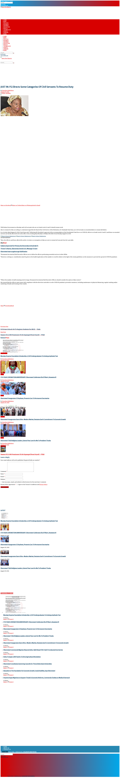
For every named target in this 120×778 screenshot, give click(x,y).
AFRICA (3, 416)
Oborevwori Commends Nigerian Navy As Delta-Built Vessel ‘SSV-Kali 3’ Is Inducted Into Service (33, 650)
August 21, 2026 (5, 360)
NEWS (4, 21)
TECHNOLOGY (7, 29)
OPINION (5, 32)
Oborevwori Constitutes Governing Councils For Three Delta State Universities (27, 664)
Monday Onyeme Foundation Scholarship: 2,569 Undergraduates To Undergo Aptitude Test (29, 356)
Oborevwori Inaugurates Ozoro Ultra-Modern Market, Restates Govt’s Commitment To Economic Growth (33, 419)
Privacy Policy (43, 484)
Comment (4, 471)
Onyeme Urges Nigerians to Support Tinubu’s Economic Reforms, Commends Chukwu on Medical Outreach (36, 678)
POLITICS (5, 22)
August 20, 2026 (5, 402)
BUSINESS (6, 24)
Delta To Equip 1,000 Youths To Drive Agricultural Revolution (22, 657)
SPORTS (5, 31)
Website (3, 479)
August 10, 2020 (5, 92)
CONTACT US (7, 749)
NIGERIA (8, 93)
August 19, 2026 (5, 445)
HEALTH (5, 28)
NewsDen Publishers (8, 90)
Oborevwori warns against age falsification (14, 251)
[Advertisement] (42, 74)
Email (3, 476)
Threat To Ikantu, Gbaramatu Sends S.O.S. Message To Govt (19, 248)
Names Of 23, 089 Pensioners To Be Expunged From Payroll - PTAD (22, 454)
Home (4, 760)
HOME (5, 20)
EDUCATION (6, 27)
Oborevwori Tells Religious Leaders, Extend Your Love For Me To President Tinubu (26, 440)
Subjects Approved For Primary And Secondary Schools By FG (19, 246)
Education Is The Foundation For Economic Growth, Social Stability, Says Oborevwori (29, 671)
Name (3, 474)
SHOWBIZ (6, 25)
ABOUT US (6, 748)
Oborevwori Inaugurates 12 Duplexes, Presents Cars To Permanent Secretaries (25, 398)
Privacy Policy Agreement (8, 484)
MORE (5, 34)
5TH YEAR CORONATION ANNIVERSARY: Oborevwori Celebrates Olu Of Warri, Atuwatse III (28, 377)
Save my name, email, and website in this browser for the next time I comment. (24, 482)
